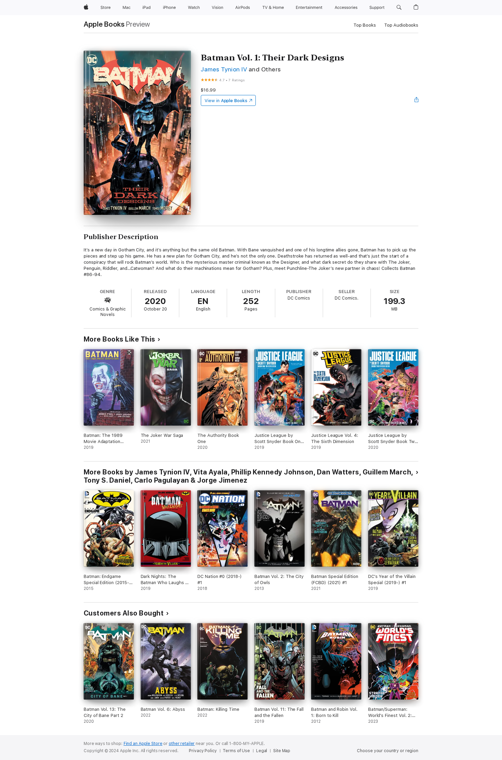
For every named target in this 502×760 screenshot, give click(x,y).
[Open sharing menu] (416, 100)
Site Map (281, 750)
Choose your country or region (387, 750)
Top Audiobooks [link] (401, 25)
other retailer (182, 743)
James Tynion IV (224, 69)
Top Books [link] (364, 25)
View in (226, 100)
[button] (399, 7)
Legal (261, 750)
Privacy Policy (203, 750)
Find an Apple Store (143, 743)
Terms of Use (236, 750)
